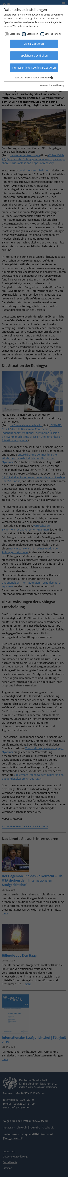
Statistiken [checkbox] (32, 33)
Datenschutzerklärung (52, 85)
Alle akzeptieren (34, 43)
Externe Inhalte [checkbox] (53, 33)
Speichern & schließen (34, 55)
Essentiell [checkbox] (14, 33)
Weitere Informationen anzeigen (32, 77)
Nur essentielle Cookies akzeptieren (34, 67)
